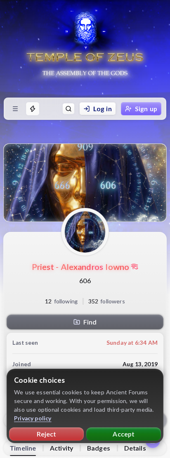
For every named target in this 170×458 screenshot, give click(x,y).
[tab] (23, 448)
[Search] (68, 108)
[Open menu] (15, 108)
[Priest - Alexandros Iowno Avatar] (85, 232)
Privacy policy (33, 418)
